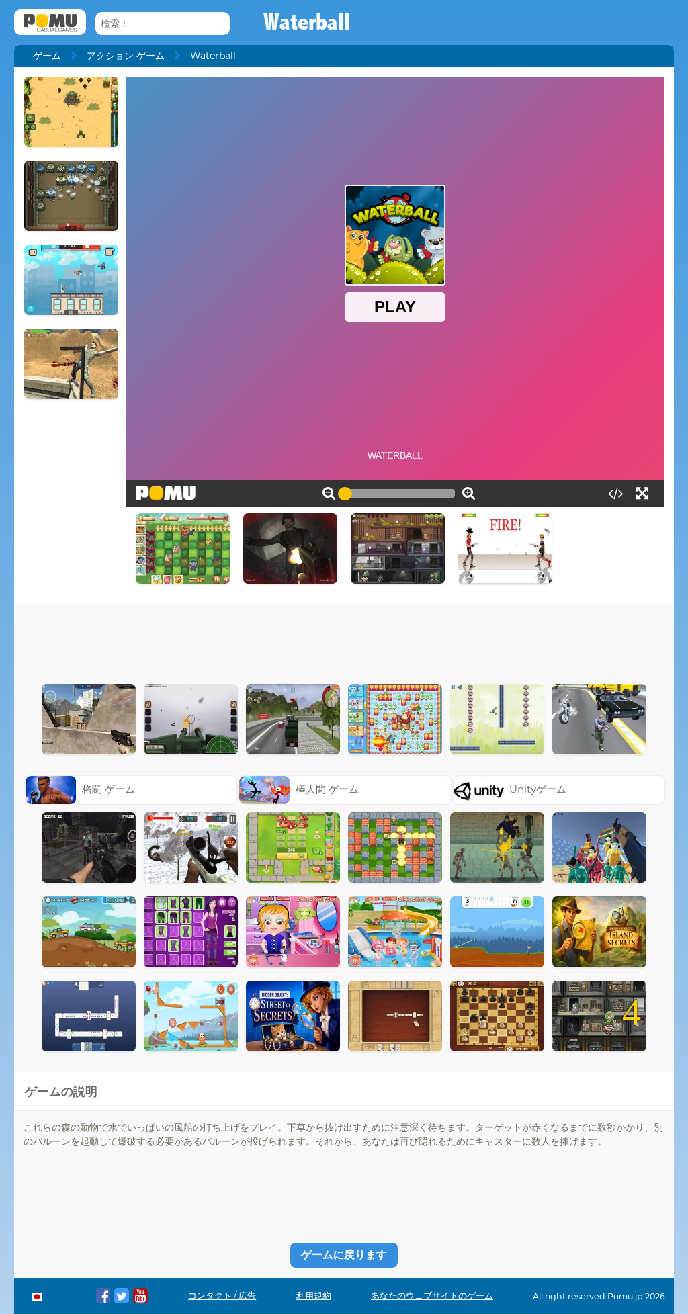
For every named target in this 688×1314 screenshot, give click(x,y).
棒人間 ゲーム (327, 789)
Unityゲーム (537, 789)
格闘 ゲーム (108, 789)
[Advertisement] (344, 640)
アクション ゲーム (126, 56)
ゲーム (47, 56)
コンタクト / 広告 (222, 1295)
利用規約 (313, 1295)
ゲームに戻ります (344, 1254)
